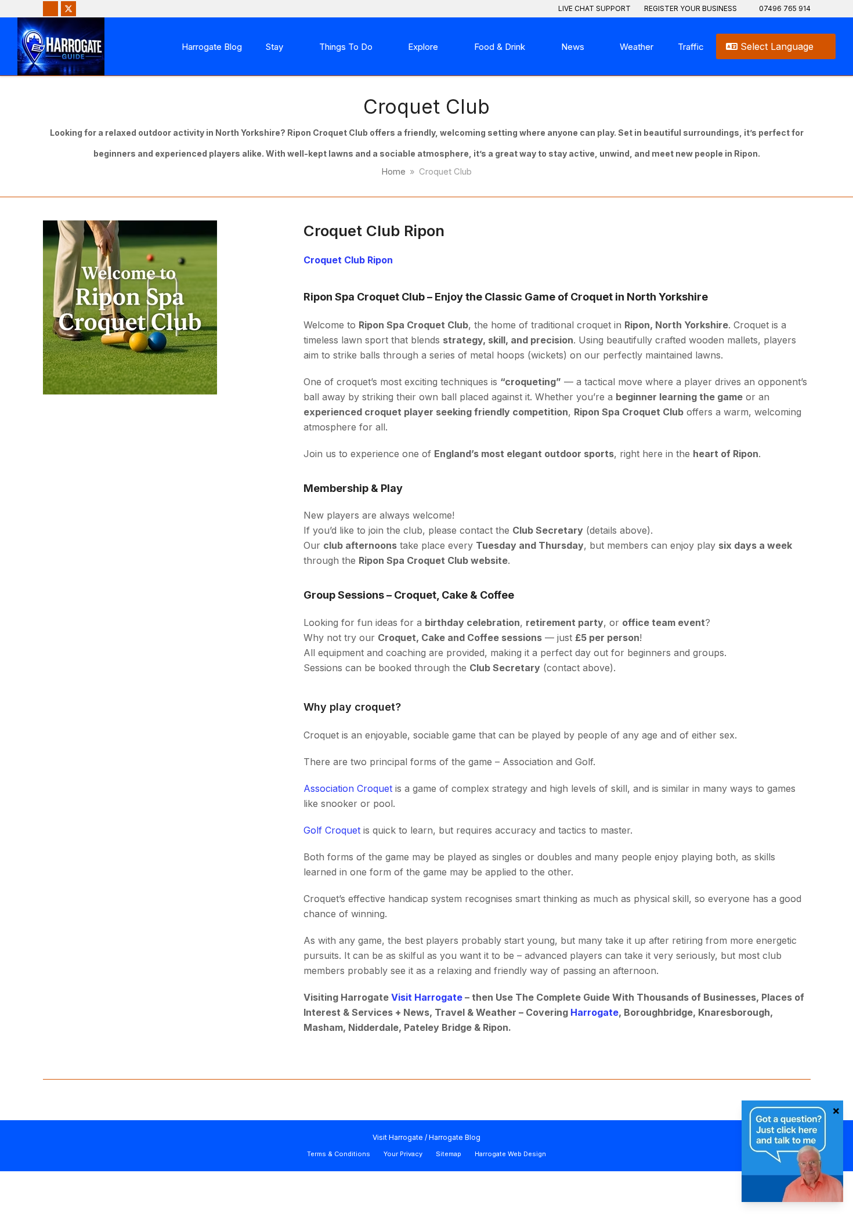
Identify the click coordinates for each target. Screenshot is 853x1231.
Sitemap (448, 1154)
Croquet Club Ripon (373, 231)
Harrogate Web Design (510, 1154)
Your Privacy (403, 1154)
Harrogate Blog (454, 1137)
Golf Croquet (331, 830)
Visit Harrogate (398, 1137)
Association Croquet (347, 788)
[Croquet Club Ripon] (130, 306)
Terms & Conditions (338, 1154)
